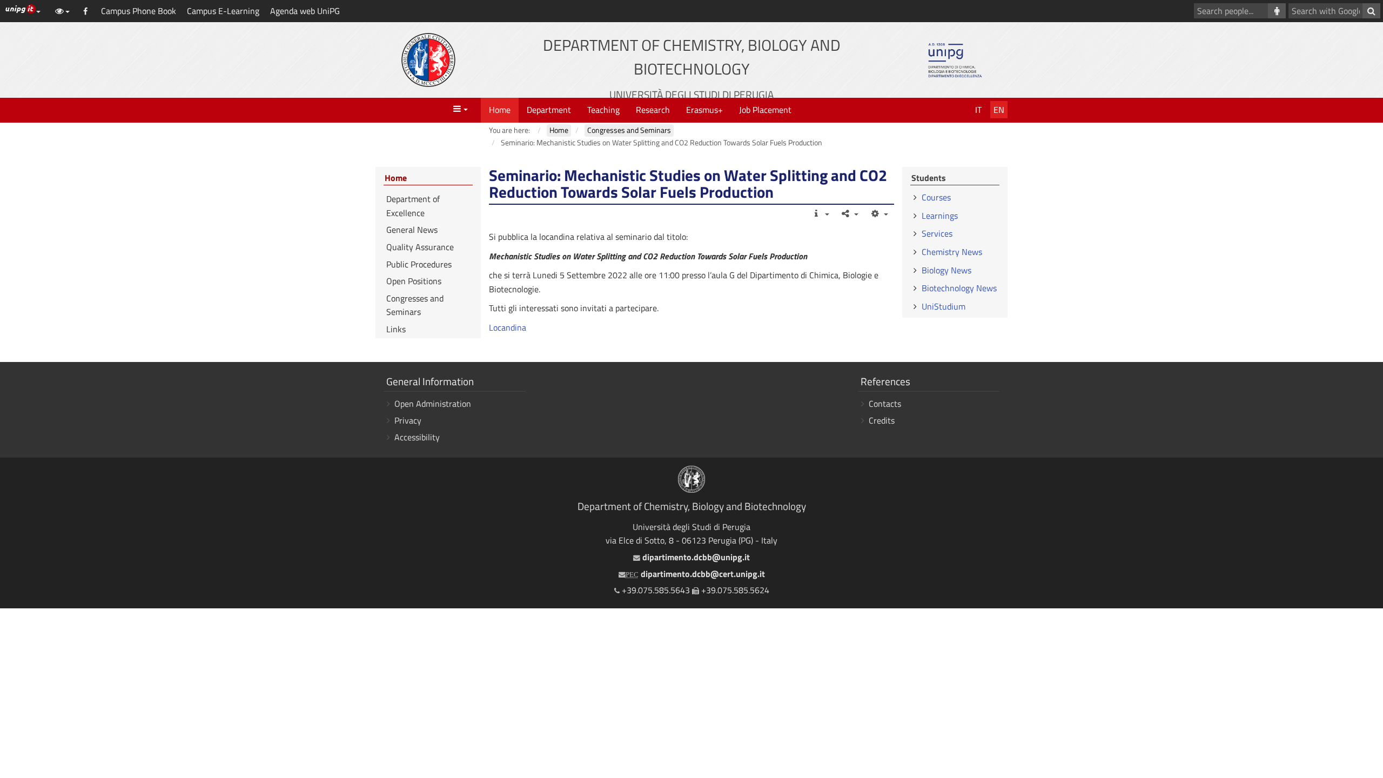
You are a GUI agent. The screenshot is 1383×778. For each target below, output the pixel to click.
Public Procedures (419, 264)
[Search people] (1277, 10)
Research (653, 109)
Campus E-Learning (223, 10)
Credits (882, 420)
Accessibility (417, 437)
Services (937, 233)
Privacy (407, 420)
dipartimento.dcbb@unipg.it (695, 557)
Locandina (507, 327)
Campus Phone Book (138, 10)
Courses (936, 197)
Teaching (603, 109)
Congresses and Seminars (415, 305)
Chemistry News (952, 251)
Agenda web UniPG (305, 10)
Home (500, 109)
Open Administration (432, 403)
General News (412, 229)
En (998, 109)
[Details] (820, 213)
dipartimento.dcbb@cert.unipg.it (695, 573)
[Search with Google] (1371, 10)
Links (396, 329)
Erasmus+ (704, 109)
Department (549, 109)
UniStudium (943, 306)
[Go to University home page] (428, 60)
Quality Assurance (420, 246)
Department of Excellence (413, 205)
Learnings (940, 215)
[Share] (849, 213)
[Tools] (879, 213)
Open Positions (413, 280)
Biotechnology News (959, 287)
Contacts (885, 403)
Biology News (946, 270)
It (978, 109)
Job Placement (765, 109)
